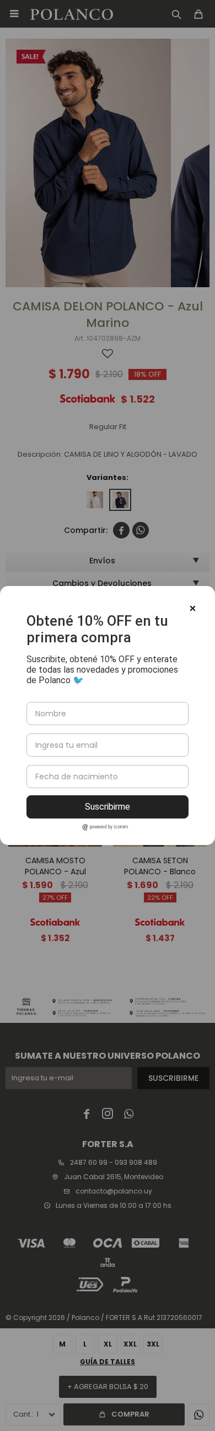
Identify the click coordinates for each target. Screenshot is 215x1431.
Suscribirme (107, 806)
